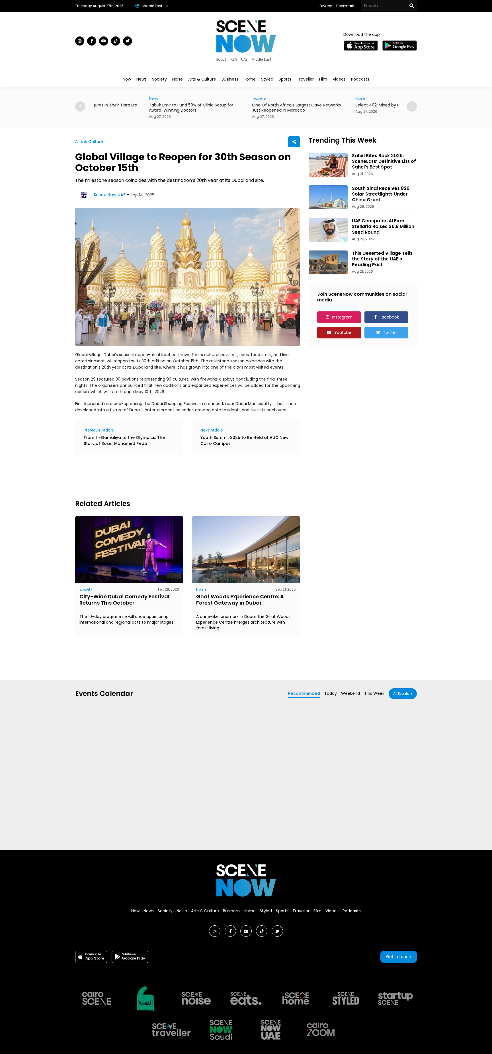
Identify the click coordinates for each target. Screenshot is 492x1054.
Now (127, 79)
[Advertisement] (178, 476)
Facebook (389, 317)
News (141, 79)
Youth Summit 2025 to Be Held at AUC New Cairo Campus (244, 440)
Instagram (342, 317)
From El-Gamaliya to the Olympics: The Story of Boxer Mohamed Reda (124, 440)
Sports (285, 79)
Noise (177, 79)
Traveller (305, 79)
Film (323, 79)
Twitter (390, 332)
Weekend (350, 693)
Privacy (325, 5)
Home (250, 79)
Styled (267, 79)
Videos (339, 79)
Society (159, 79)
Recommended (304, 693)
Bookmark (345, 5)
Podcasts (360, 79)
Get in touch (398, 957)
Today (330, 693)
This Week (374, 693)
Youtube (342, 332)
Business (230, 79)
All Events (401, 693)
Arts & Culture (202, 79)
